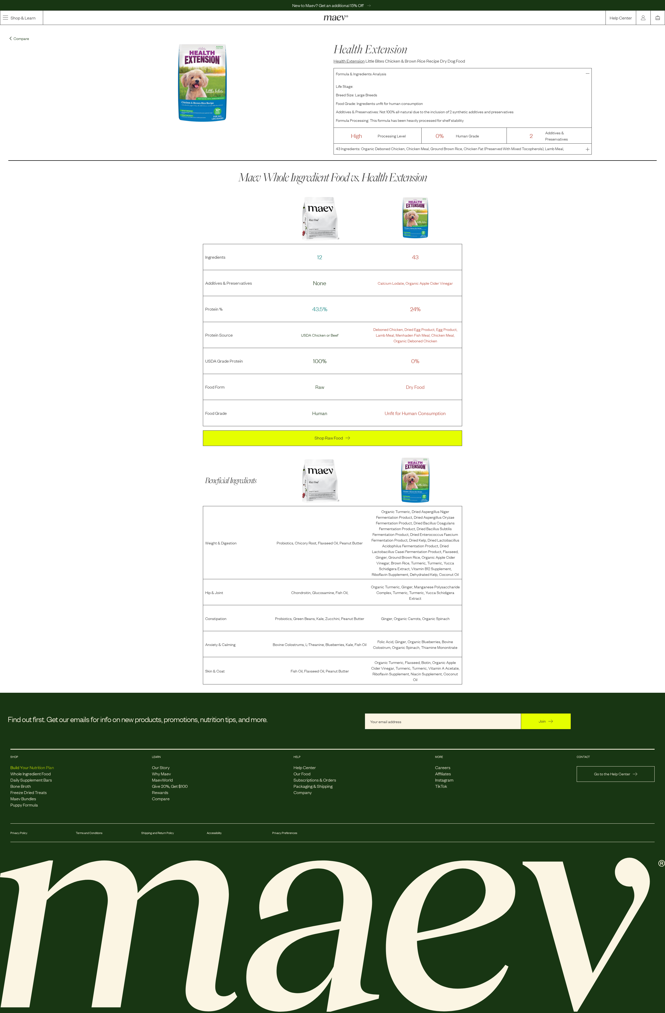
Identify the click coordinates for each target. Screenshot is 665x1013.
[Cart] (657, 18)
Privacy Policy (18, 832)
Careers (442, 767)
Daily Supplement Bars (31, 780)
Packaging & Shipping (313, 786)
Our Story (161, 767)
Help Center (621, 18)
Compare (161, 798)
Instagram (444, 780)
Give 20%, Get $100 (170, 786)
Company (303, 792)
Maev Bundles (23, 798)
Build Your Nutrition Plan (32, 767)
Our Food (302, 773)
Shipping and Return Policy (157, 832)
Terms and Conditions (89, 832)
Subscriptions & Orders (315, 780)
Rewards (160, 792)
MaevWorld (162, 780)
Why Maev (161, 773)
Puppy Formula (24, 805)
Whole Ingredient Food (30, 773)
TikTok (441, 786)
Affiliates (443, 773)
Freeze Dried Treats (28, 792)
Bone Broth (20, 786)
